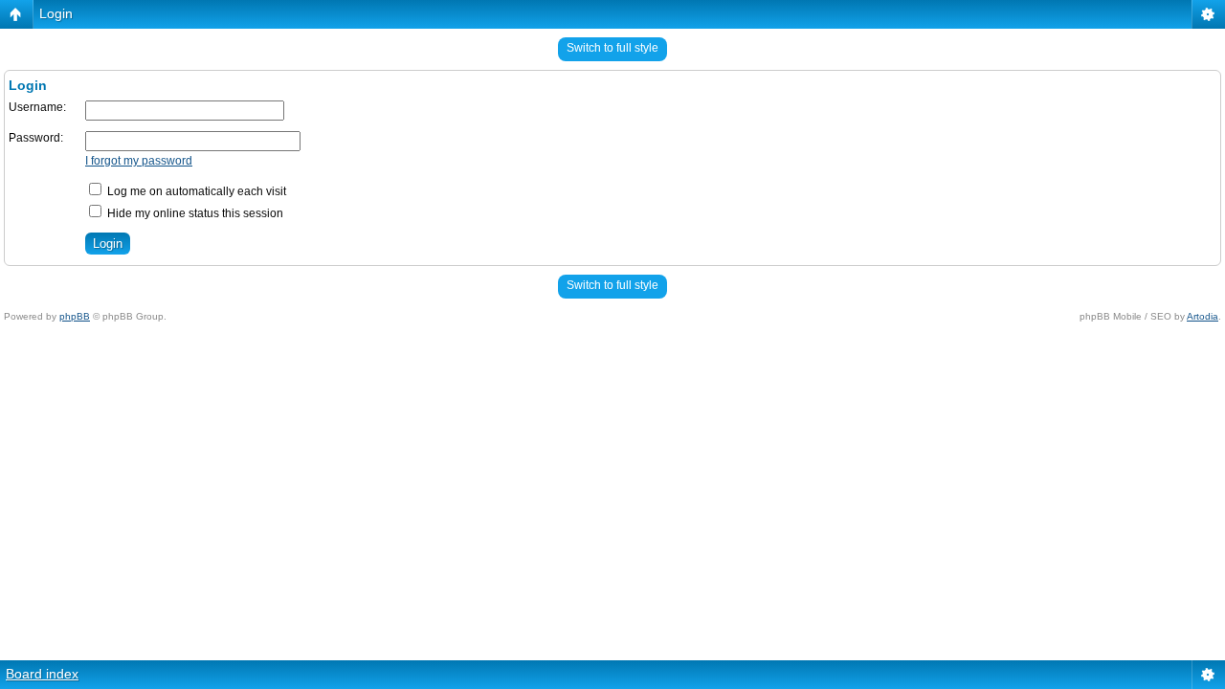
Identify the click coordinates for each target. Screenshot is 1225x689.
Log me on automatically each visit (195, 191)
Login (56, 13)
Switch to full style (612, 48)
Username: (37, 107)
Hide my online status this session (193, 213)
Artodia (1202, 316)
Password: (36, 137)
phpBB (74, 316)
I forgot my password (138, 160)
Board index (42, 673)
